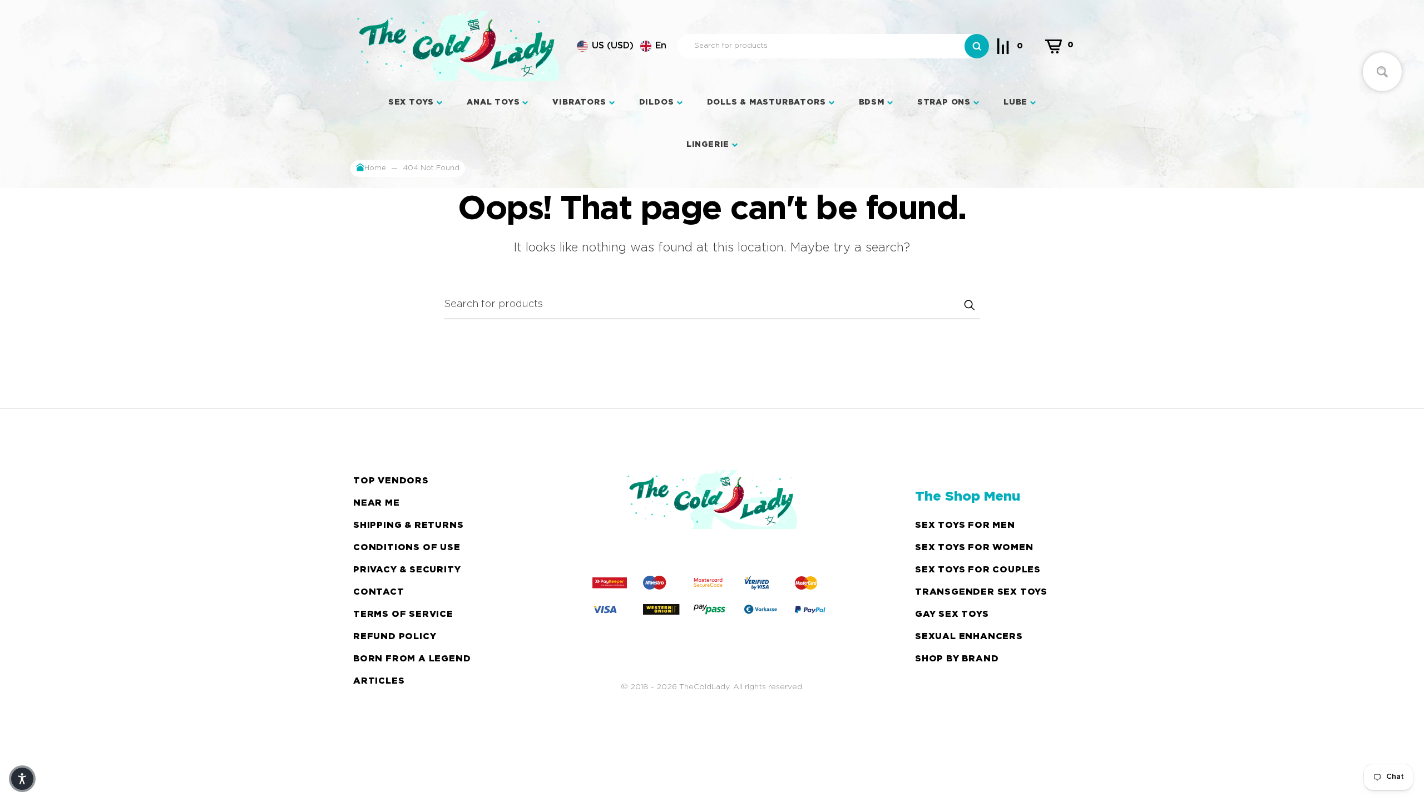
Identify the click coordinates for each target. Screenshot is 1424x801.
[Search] (977, 46)
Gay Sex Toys (952, 614)
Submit (969, 305)
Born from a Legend (412, 659)
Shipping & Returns (408, 525)
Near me (376, 503)
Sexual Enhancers (969, 636)
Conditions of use (407, 547)
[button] (621, 46)
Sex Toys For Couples (978, 570)
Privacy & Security (407, 570)
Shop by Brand (956, 659)
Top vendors (391, 481)
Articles (378, 681)
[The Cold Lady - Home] (458, 46)
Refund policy (394, 636)
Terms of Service (403, 614)
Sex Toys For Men (965, 525)
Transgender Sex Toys (981, 592)
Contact (378, 592)
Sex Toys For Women (974, 547)
